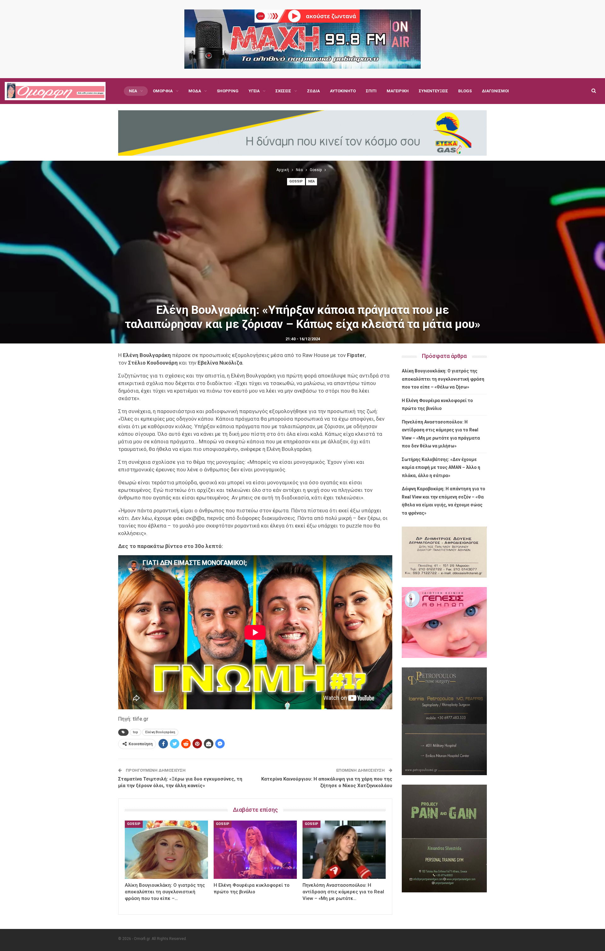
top (135, 732)
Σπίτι (371, 91)
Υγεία (254, 91)
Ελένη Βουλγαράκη (160, 732)
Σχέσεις (283, 91)
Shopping (228, 91)
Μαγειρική (398, 91)
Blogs (465, 91)
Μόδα (194, 91)
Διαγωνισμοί (495, 91)
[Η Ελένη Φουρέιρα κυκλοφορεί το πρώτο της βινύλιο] (255, 850)
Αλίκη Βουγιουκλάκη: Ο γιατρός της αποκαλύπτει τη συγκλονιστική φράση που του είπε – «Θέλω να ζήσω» (443, 378)
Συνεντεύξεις (433, 91)
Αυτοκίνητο (343, 91)
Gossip (296, 181)
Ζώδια (313, 91)
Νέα (133, 91)
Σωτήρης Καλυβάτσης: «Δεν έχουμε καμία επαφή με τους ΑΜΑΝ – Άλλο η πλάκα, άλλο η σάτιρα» (441, 467)
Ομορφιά (163, 91)
